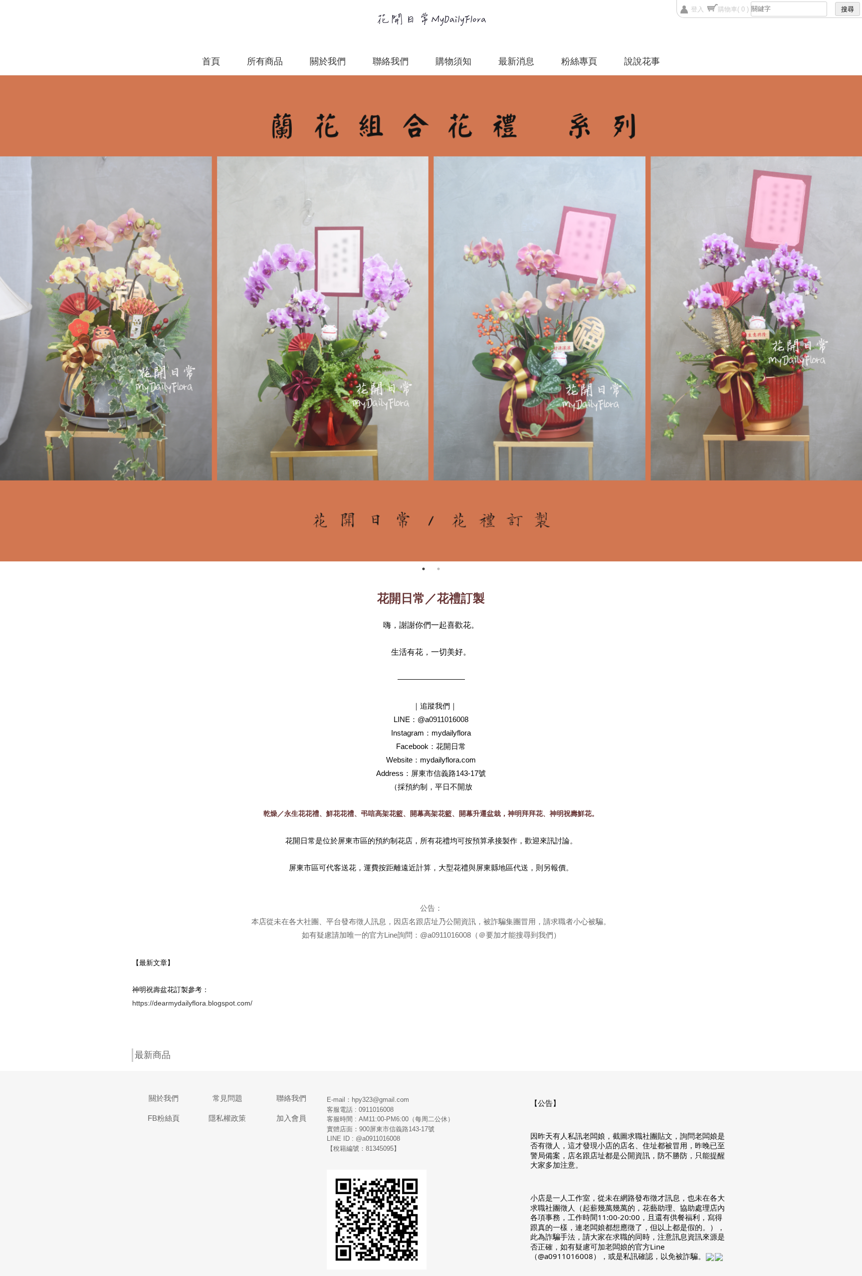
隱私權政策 (227, 1118)
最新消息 (516, 61)
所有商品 (265, 61)
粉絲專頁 (579, 61)
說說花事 (642, 61)
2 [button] (438, 569)
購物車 (733, 9)
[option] (431, 318)
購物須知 (453, 61)
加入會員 (291, 1118)
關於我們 (328, 61)
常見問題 (227, 1098)
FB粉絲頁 (164, 1118)
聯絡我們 (391, 61)
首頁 (211, 61)
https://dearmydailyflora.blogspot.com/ (192, 1003)
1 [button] (424, 569)
